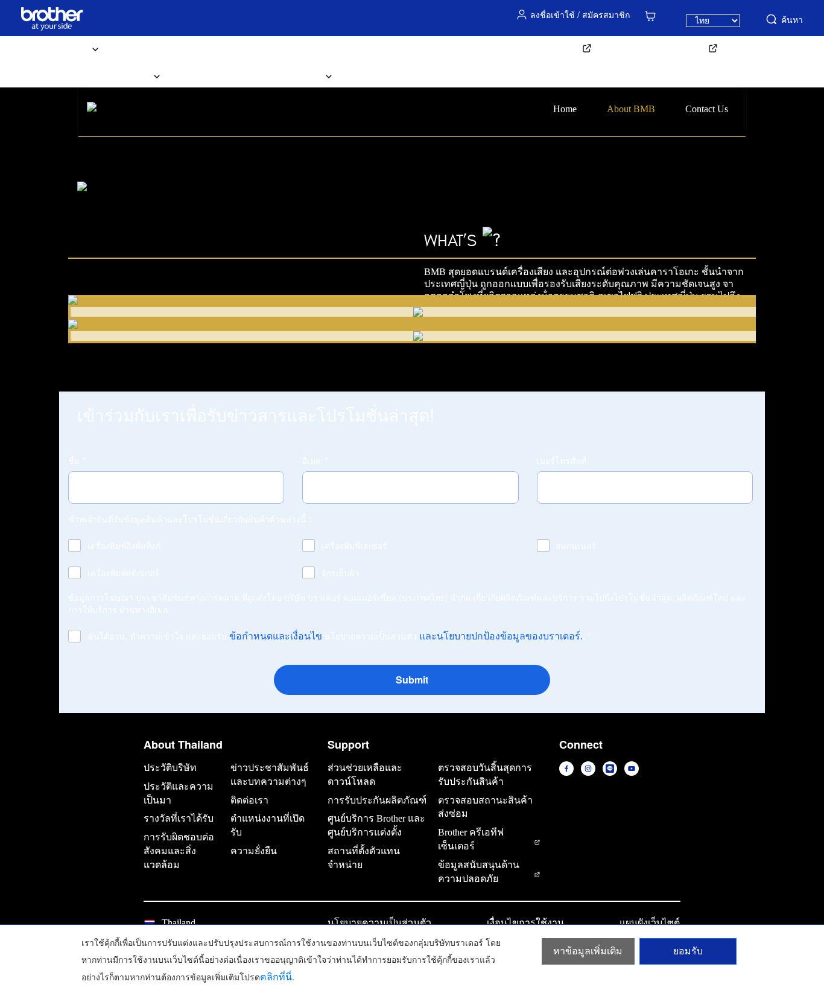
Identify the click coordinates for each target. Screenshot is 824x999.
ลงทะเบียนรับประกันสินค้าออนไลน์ (505, 48)
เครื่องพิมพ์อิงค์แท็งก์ (123, 545)
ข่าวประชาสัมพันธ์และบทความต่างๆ (269, 775)
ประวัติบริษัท (170, 768)
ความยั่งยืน (253, 851)
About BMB (631, 109)
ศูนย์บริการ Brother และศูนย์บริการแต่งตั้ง (376, 825)
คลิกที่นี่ (276, 977)
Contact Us (706, 109)
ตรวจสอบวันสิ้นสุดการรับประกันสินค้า (485, 775)
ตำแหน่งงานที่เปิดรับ (267, 825)
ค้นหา (792, 19)
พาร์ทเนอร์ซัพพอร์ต (663, 48)
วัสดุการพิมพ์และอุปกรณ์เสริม (189, 48)
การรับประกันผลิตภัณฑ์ (377, 800)
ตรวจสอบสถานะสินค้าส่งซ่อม (485, 807)
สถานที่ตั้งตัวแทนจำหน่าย (364, 858)
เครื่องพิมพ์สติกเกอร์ (123, 572)
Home (565, 109)
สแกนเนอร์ (576, 545)
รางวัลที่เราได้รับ (179, 818)
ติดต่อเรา (379, 75)
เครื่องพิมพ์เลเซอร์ (354, 545)
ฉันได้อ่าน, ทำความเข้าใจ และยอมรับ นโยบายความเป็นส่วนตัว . (339, 636)
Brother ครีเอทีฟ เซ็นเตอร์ (471, 839)
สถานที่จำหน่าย (221, 75)
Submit (412, 680)
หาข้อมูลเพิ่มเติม (588, 951)
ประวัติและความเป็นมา (179, 793)
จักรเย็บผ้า (340, 572)
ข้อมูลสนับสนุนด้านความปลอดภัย (478, 872)
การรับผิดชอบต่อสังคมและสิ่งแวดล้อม (179, 851)
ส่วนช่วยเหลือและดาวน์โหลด (342, 48)
